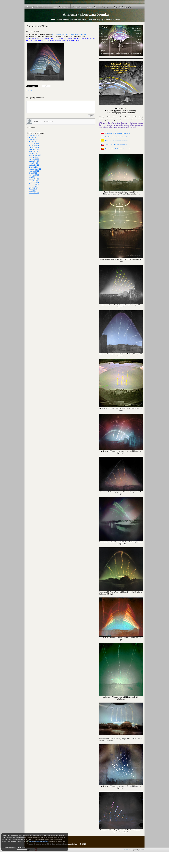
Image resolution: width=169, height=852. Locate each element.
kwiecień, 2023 (34, 161)
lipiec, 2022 (33, 173)
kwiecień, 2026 (34, 135)
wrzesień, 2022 (34, 171)
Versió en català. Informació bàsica (116, 141)
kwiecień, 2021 (34, 193)
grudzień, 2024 (34, 143)
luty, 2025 (32, 141)
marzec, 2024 (33, 151)
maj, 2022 (32, 177)
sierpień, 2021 (33, 187)
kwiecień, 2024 (34, 149)
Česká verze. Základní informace (116, 145)
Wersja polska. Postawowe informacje (117, 133)
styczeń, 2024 (33, 153)
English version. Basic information (116, 137)
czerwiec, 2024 (34, 147)
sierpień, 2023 (33, 157)
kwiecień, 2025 (34, 139)
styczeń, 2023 (33, 163)
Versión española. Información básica (117, 149)
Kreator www (128, 850)
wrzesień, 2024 (34, 145)
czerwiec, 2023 (34, 159)
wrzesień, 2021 (34, 185)
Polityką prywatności (10, 847)
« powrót (29, 90)
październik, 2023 (35, 155)
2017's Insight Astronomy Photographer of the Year (69, 34)
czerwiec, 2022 (34, 175)
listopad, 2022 (33, 167)
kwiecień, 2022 (34, 179)
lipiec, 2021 (33, 189)
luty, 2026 (32, 137)
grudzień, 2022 (34, 165)
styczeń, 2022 (33, 181)
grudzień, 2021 (34, 183)
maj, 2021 (32, 191)
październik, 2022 (35, 169)
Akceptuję (22, 847)
